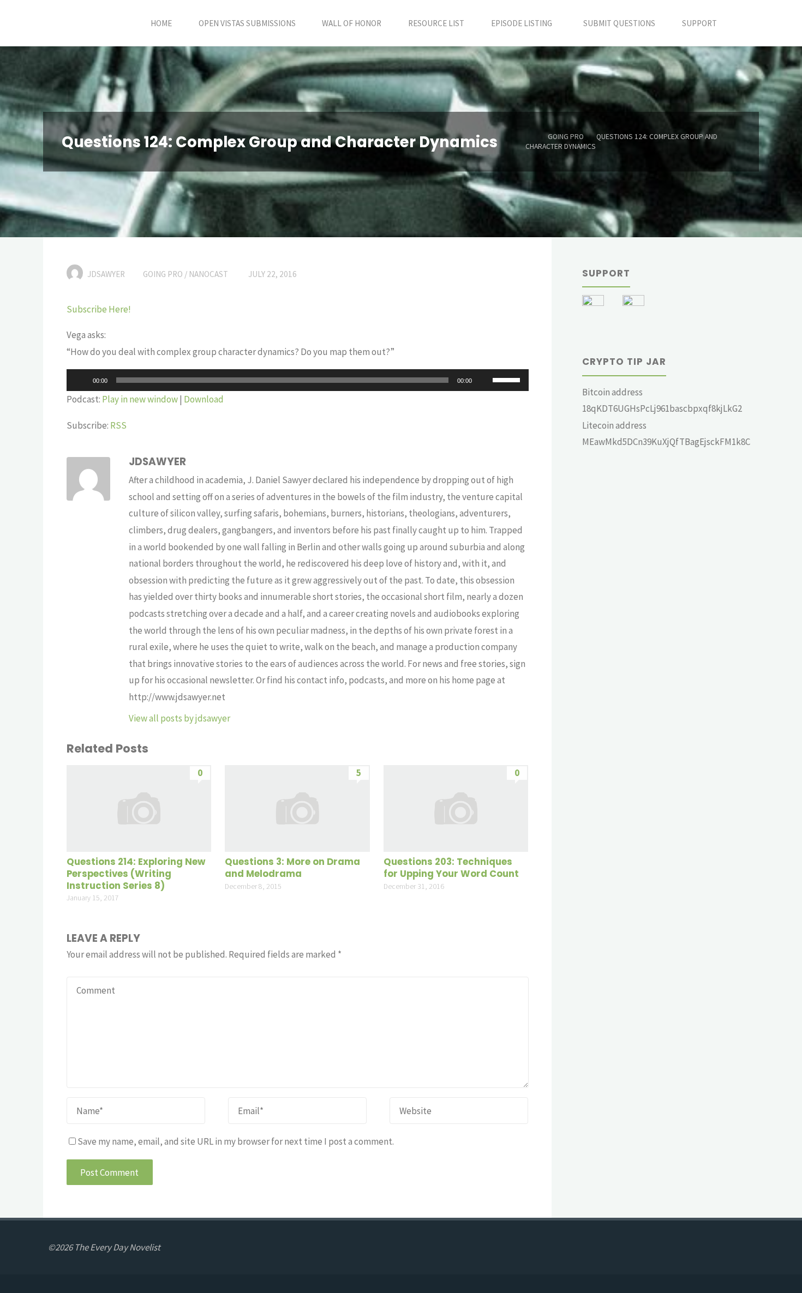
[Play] (80, 380)
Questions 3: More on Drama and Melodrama (292, 868)
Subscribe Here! (99, 309)
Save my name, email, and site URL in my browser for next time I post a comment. (235, 1141)
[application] (298, 380)
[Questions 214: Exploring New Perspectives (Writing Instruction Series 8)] (139, 807)
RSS (118, 425)
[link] (742, 23)
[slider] (508, 379)
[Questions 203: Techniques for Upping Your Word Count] (456, 807)
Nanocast (208, 274)
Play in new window (140, 399)
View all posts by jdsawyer (179, 718)
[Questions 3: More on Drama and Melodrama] (297, 807)
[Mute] (483, 380)
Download (204, 399)
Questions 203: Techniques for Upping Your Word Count (451, 868)
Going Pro (566, 136)
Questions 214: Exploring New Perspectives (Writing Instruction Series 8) (136, 874)
